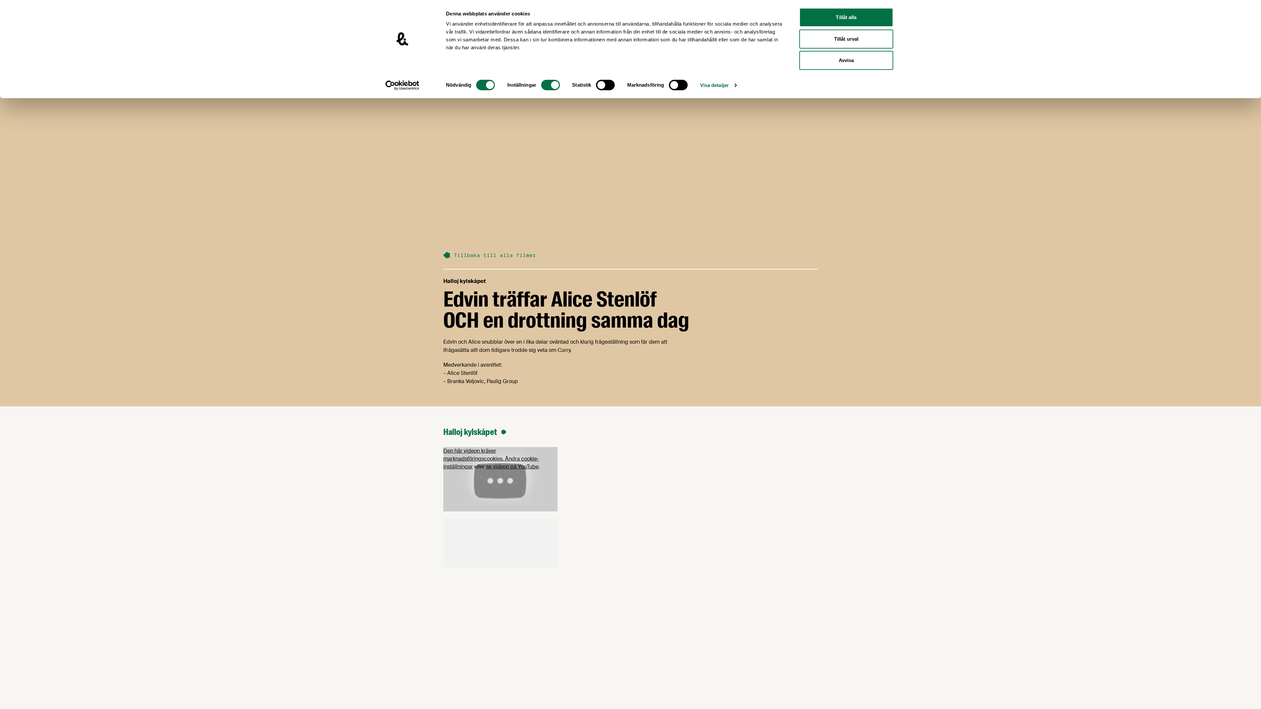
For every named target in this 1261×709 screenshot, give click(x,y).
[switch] (550, 85)
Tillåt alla (846, 17)
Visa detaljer (714, 85)
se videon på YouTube (512, 466)
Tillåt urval (846, 39)
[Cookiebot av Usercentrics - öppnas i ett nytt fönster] (402, 85)
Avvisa (846, 60)
